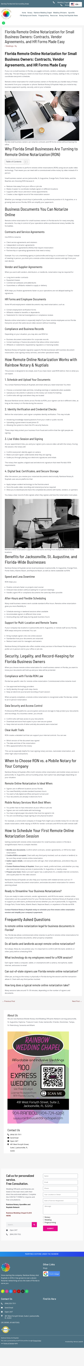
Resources (54, 15)
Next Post (77, 1001)
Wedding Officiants (60, 12)
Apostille (71, 12)
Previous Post (8, 1001)
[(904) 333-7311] (7, 1234)
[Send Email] (2, 1307)
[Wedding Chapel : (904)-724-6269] (54, 2)
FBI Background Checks (28, 15)
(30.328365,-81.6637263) (10, 1322)
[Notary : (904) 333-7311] (62, 5)
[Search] (34, 1224)
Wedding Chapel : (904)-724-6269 (69, 2)
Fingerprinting (43, 15)
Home (24, 12)
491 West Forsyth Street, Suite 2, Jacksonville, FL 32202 (19, 1147)
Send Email (14, 1138)
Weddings (9, 46)
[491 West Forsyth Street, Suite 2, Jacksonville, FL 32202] (2, 1316)
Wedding (48, 1220)
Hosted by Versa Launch (74, 1342)
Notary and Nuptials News (68, 15)
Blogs (45, 1268)
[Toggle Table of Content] (24, 162)
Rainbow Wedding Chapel (43, 12)
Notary (29, 12)
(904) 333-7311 (15, 1134)
